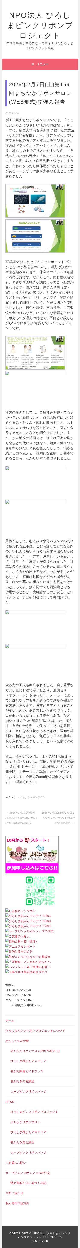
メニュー (42, 64)
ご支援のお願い (15, 1162)
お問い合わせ (14, 1193)
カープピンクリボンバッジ (28, 1091)
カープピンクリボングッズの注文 (27, 1173)
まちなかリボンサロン (32, 797)
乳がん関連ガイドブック (26, 1071)
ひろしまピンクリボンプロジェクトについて (35, 1030)
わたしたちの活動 (17, 1040)
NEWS (9, 1101)
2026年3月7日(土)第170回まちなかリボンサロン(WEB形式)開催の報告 (58, 817)
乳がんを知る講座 (22, 1081)
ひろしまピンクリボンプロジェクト (34, 1111)
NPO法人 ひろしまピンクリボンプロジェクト (40, 25)
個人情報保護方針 (17, 1203)
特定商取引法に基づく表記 (28, 1183)
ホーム (9, 1020)
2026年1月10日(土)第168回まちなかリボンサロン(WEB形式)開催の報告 (21, 817)
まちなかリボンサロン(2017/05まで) (35, 1050)
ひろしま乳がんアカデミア (28, 1061)
